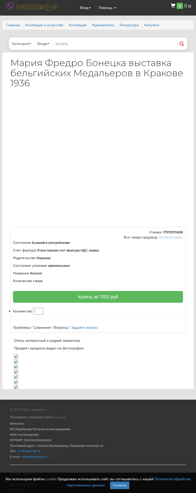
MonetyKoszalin (171, 237)
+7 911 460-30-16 (28, 451)
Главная (13, 25)
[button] (177, 106)
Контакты (17, 423)
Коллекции (78, 25)
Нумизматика (103, 25)
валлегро (36, 6)
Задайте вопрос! (85, 327)
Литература (129, 25)
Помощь (106, 7)
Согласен (120, 485)
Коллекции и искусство (44, 25)
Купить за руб (98, 297)
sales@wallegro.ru (35, 457)
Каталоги (151, 25)
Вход (84, 7)
